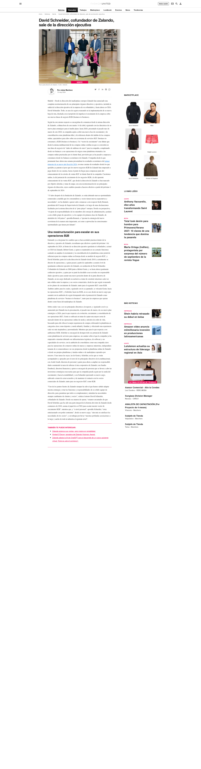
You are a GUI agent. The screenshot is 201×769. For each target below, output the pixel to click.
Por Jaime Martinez (65, 90)
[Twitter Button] (95, 89)
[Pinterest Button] (106, 89)
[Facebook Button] (99, 89)
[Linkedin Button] (102, 89)
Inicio (40, 14)
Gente (54, 14)
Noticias (47, 14)
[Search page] (176, 3)
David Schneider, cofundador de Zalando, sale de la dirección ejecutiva (82, 14)
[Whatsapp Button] (109, 89)
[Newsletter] (172, 3)
